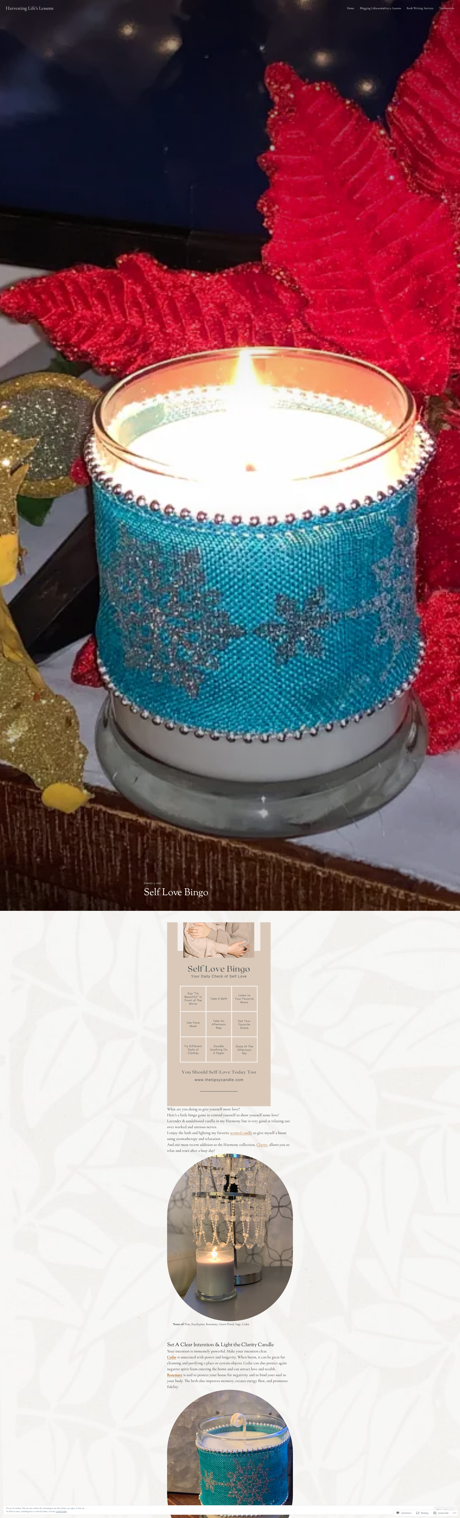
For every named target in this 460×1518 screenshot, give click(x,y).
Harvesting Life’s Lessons (29, 8)
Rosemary (174, 1375)
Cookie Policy (61, 1511)
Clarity (261, 1144)
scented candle (241, 1132)
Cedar (171, 1357)
